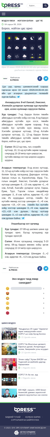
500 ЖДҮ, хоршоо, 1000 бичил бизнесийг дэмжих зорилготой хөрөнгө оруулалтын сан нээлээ (32, 392)
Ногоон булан (25, 21)
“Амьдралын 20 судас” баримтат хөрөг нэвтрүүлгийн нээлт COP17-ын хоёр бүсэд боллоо (33, 331)
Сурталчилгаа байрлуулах (25, 420)
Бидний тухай (12, 417)
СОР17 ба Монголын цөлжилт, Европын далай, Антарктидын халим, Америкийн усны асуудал (33, 346)
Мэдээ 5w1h (8, 21)
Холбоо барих (32, 417)
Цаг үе (39, 21)
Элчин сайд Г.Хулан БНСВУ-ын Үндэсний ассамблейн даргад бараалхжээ (32, 362)
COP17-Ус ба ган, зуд (28, 374)
